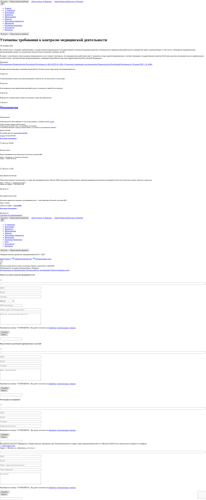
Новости (8, 19)
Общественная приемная (19, 1)
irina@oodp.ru (5, 259)
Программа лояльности (14, 21)
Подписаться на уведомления (38, 270)
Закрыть (4, 334)
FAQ (7, 242)
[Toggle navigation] (2, 4)
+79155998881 (17, 205)
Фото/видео (9, 28)
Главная (8, 8)
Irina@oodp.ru (60, 1)
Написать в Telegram (74, 1)
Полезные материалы (13, 25)
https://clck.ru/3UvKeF (20, 133)
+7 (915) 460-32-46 (7, 446)
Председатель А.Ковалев (41, 1)
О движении (10, 10)
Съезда (52, 121)
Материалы (9, 23)
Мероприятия (10, 17)
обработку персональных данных (62, 328)
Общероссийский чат (23, 259)
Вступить (4, 1)
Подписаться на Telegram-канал (13, 270)
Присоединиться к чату (60, 270)
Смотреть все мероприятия (11, 215)
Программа (9, 13)
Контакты (9, 30)
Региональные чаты (43, 259)
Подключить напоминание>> (8, 138)
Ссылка (2, 135)
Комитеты (9, 15)
